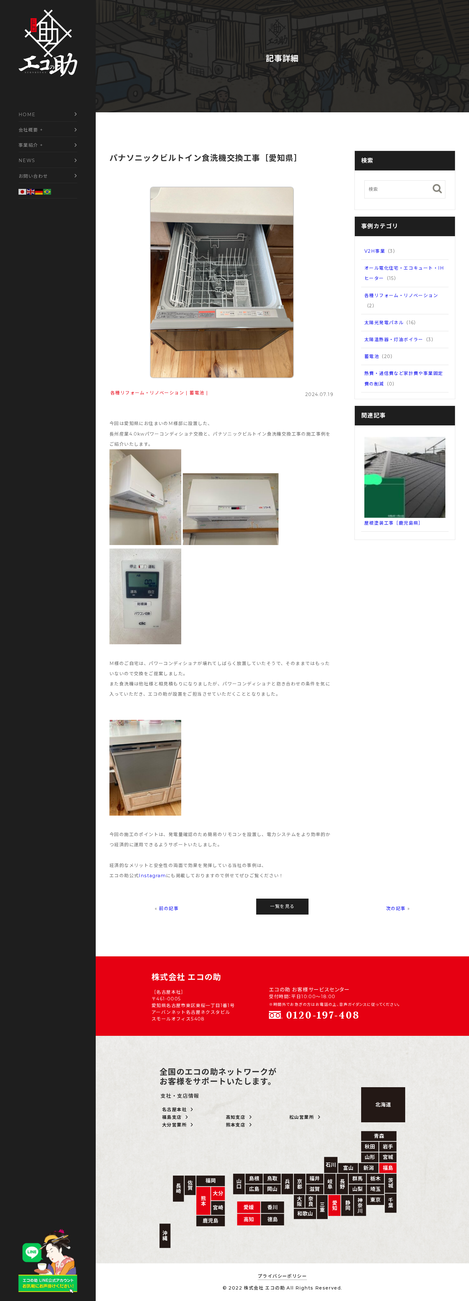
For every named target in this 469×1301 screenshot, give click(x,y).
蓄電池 (197, 393)
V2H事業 (374, 251)
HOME (27, 114)
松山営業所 (303, 1117)
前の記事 (169, 908)
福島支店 (173, 1117)
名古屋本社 (176, 1109)
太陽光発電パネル (384, 322)
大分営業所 (176, 1125)
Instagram (152, 876)
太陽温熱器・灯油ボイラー (393, 339)
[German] (39, 191)
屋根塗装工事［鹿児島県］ (393, 523)
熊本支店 (237, 1125)
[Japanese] (23, 191)
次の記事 (396, 908)
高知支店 (237, 1117)
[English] (31, 191)
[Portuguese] (47, 191)
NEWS (27, 160)
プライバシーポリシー (282, 1276)
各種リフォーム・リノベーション (147, 393)
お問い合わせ (33, 176)
